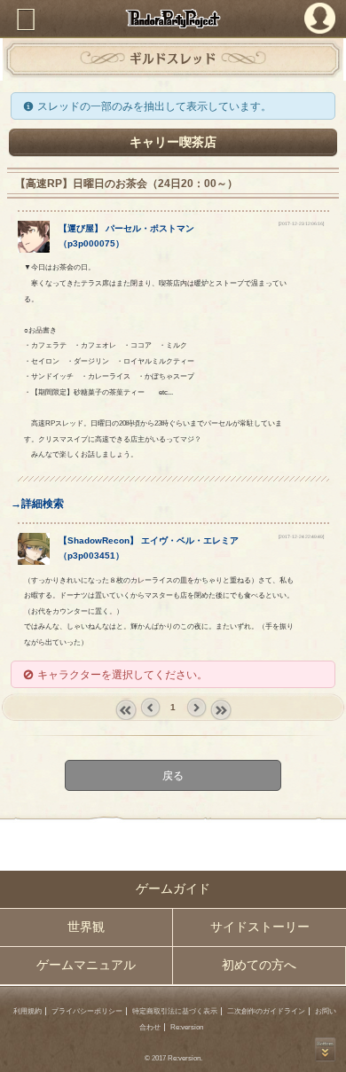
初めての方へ (259, 965)
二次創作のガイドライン (266, 1011)
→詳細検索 (37, 503)
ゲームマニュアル (86, 965)
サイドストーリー (260, 927)
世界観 (86, 927)
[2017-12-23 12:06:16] (301, 223)
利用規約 (27, 1011)
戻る (173, 775)
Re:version (186, 1027)
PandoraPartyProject (173, 18)
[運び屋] (34, 248)
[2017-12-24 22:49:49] (301, 536)
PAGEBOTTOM (325, 1049)
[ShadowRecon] (34, 561)
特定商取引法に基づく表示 (174, 1011)
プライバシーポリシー (86, 1011)
